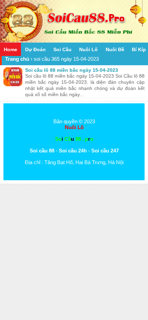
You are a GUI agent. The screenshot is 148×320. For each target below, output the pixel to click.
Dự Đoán (35, 49)
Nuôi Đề (115, 49)
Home (10, 49)
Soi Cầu (62, 49)
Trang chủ (17, 59)
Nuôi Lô (88, 49)
